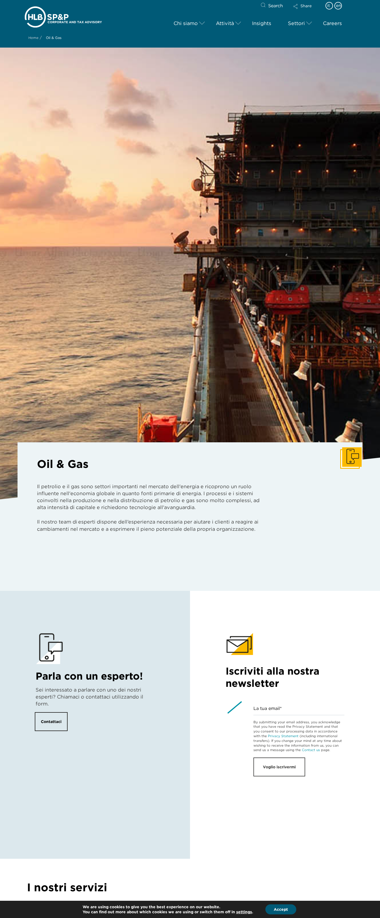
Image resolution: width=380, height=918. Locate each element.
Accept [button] (281, 909)
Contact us (311, 750)
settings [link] (244, 912)
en (338, 5)
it (328, 5)
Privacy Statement (283, 736)
